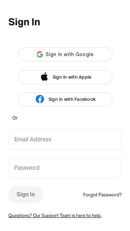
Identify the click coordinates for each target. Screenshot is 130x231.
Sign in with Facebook (72, 99)
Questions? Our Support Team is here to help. (55, 216)
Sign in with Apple (72, 77)
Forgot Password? (102, 195)
